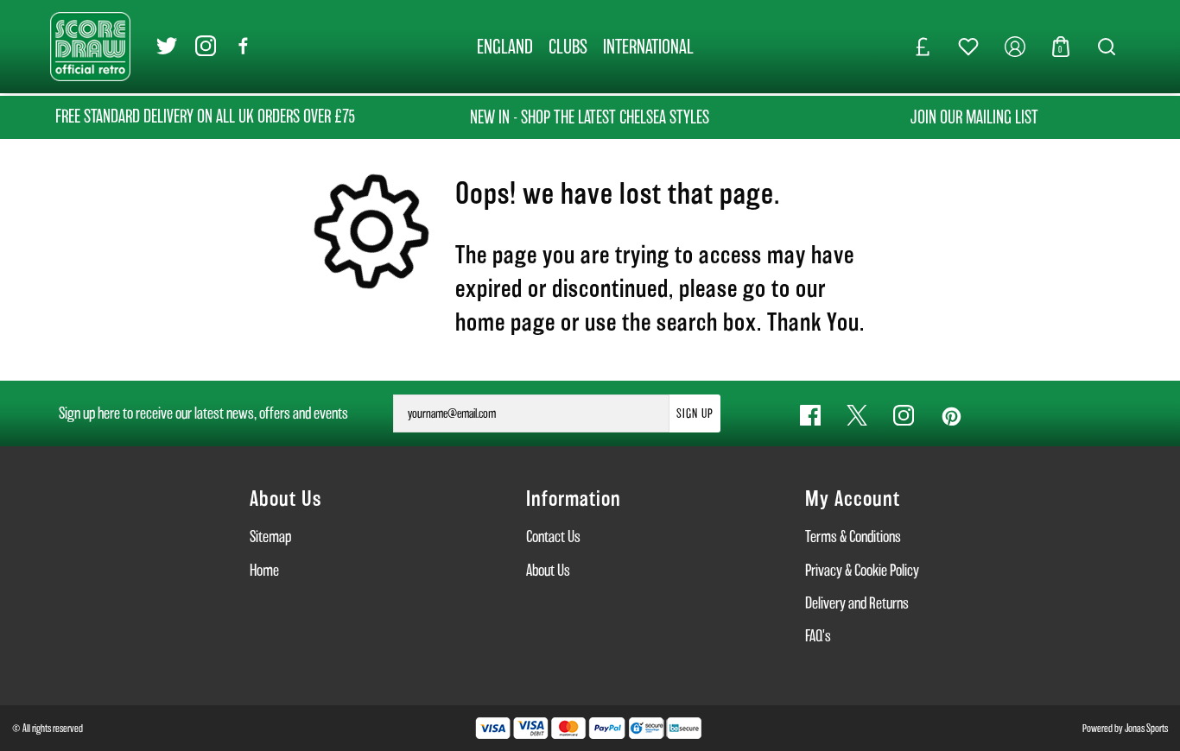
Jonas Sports (1146, 728)
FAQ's (818, 636)
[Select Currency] (922, 46)
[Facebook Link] (243, 46)
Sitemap (270, 536)
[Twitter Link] (166, 46)
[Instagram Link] (205, 46)
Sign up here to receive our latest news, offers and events (203, 413)
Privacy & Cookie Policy (862, 570)
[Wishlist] (968, 46)
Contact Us (553, 536)
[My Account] (1015, 46)
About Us (548, 570)
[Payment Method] (550, 728)
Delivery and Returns (857, 603)
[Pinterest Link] (950, 415)
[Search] (1106, 46)
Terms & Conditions (853, 536)
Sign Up (695, 413)
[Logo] (90, 45)
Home (264, 570)
